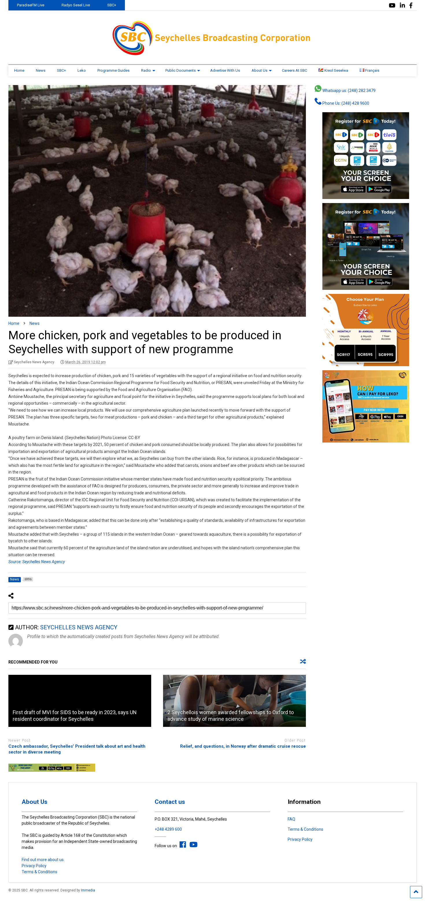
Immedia (88, 890)
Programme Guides (113, 70)
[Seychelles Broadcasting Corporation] (212, 54)
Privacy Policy (34, 865)
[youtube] (392, 6)
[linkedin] (402, 6)
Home (19, 70)
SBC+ (111, 5)
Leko (81, 70)
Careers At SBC (294, 70)
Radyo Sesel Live (76, 5)
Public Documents (180, 70)
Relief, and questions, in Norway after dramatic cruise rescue (243, 746)
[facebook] (410, 6)
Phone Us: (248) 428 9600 (345, 103)
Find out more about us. (43, 859)
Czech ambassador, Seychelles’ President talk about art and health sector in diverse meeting (76, 749)
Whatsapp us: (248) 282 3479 (348, 90)
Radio (146, 70)
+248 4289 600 (168, 829)
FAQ (291, 819)
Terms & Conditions (39, 871)
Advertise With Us (225, 70)
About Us (259, 70)
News (40, 70)
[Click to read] (79, 701)
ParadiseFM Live (30, 5)
